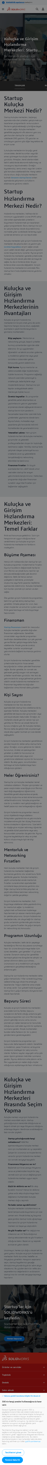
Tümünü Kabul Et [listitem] (12, 1460)
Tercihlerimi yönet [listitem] (13, 1453)
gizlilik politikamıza (32, 1441)
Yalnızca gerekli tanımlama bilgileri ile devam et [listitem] (22, 1396)
